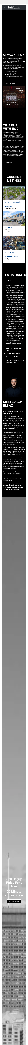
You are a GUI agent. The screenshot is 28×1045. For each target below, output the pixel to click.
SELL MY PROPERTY (10, 83)
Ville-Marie (7, 254)
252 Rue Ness (8, 227)
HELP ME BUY (9, 162)
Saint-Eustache (8, 204)
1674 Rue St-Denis (10, 252)
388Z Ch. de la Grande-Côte (13, 202)
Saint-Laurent (7, 229)
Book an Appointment (14, 901)
